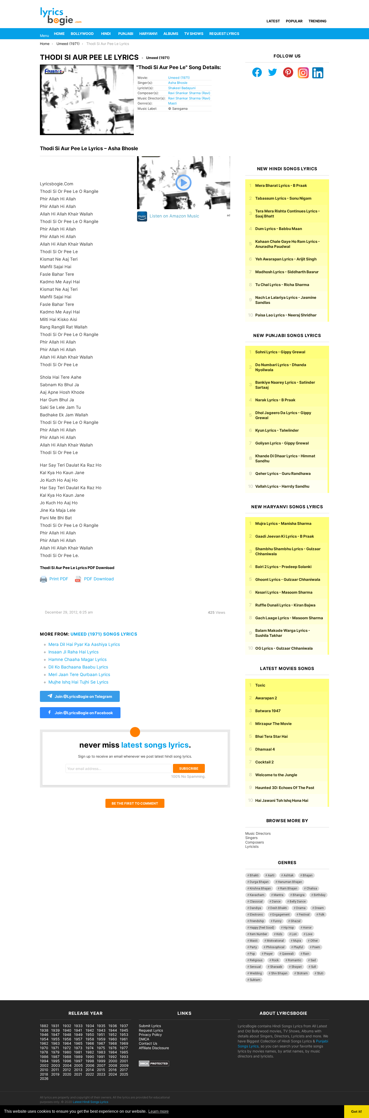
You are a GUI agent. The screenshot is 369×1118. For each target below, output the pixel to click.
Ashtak (288, 875)
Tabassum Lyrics (283, 198)
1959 (101, 1039)
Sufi (313, 967)
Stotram (302, 973)
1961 (124, 1039)
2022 (90, 1074)
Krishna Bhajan (260, 888)
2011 (55, 1070)
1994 (44, 1061)
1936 (112, 1026)
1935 (101, 1026)
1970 (44, 1048)
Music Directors (258, 833)
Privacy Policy (150, 1034)
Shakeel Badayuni (182, 88)
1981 (78, 1052)
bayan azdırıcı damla (47, 997)
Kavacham (257, 895)
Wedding (256, 973)
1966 (90, 1043)
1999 (101, 1061)
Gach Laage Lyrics (289, 618)
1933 (78, 1026)
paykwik (72, 997)
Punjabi (125, 33)
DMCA (144, 1039)
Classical (256, 901)
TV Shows (193, 33)
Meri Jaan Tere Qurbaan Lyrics (79, 674)
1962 (44, 1043)
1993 (124, 1056)
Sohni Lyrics (280, 352)
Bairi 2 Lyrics (283, 566)
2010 (44, 1070)
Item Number (258, 934)
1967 (101, 1043)
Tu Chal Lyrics (282, 284)
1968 (112, 1043)
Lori (294, 934)
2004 (67, 1065)
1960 (112, 1039)
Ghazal (295, 921)
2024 (112, 1074)
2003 (55, 1065)
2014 (90, 1070)
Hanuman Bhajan (290, 882)
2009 (124, 1065)
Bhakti (254, 875)
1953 (124, 1034)
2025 (124, 1074)
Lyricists (252, 846)
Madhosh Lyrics (287, 271)
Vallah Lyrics (282, 486)
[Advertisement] (287, 122)
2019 (55, 1074)
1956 (67, 1039)
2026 (44, 1078)
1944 (112, 1030)
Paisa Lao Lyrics (286, 315)
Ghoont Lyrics (287, 579)
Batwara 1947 (268, 710)
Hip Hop (288, 927)
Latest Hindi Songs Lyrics (90, 1102)
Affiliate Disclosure (154, 1048)
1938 (44, 1030)
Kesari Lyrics (284, 592)
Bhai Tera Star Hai (271, 736)
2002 (44, 1065)
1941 (78, 1030)
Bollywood (82, 33)
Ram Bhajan (288, 888)
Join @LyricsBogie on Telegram (83, 696)
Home (59, 33)
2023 (101, 1074)
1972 (67, 1048)
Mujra (297, 940)
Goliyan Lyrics (282, 443)
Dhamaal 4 (265, 749)
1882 (44, 1026)
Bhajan (308, 875)
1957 (78, 1039)
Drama (300, 908)
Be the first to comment (135, 803)
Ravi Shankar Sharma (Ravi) (189, 93)
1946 (44, 1034)
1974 (90, 1048)
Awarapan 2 (266, 698)
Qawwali (288, 954)
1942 (90, 1030)
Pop (252, 954)
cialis (25, 997)
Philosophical (275, 947)
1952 (112, 1034)
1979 (55, 1052)
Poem (316, 947)
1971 (55, 1048)
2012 (67, 1070)
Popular (294, 21)
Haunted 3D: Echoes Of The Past (284, 787)
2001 (124, 1061)
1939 (55, 1030)
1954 (44, 1039)
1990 (90, 1056)
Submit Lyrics (150, 1026)
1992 (112, 1056)
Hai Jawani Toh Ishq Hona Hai (281, 800)
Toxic (260, 685)
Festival (304, 914)
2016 (112, 1070)
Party (253, 947)
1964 (67, 1043)
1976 (112, 1048)
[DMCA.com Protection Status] (154, 1065)
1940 (67, 1030)
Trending (318, 21)
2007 (101, 1065)
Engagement (281, 914)
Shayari (296, 967)
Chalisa (311, 888)
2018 (44, 1074)
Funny (277, 921)
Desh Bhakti (278, 908)
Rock (275, 960)
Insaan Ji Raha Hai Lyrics (73, 651)
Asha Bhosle (178, 83)
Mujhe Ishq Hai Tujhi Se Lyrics (78, 682)
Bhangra (298, 895)
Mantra (278, 895)
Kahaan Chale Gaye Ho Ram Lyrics (287, 244)
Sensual (255, 967)
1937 (124, 1026)
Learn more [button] (158, 1111)
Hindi (106, 33)
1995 (55, 1061)
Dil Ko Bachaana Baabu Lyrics (78, 666)
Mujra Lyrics (283, 523)
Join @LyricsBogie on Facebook (83, 712)
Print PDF (58, 578)
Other (314, 940)
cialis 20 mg (10, 997)
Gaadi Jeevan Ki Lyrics (284, 536)
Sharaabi (276, 967)
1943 (101, 1030)
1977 (124, 1048)
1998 (90, 1061)
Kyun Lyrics (277, 430)
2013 (78, 1070)
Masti (172, 103)
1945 (124, 1030)
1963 (55, 1043)
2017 (124, 1070)
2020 (67, 1074)
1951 (101, 1034)
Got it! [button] (356, 1111)
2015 (101, 1070)
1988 (67, 1056)
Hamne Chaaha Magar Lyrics (77, 659)
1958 (90, 1039)
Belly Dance (297, 901)
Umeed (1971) (179, 78)
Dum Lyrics (278, 228)
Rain (306, 954)
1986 (44, 1056)
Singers (251, 837)
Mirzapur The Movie (273, 723)
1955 (55, 1039)
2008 (112, 1065)
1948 (67, 1034)
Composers (254, 842)
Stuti (320, 973)
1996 (67, 1061)
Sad (313, 960)
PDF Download (98, 578)
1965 (78, 1043)
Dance (276, 901)
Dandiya (255, 908)
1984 (112, 1052)
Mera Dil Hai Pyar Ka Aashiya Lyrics (84, 644)
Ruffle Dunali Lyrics (285, 605)
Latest (273, 21)
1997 (78, 1061)
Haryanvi (148, 33)
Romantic (294, 960)
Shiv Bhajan (279, 973)
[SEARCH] (326, 34)
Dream (319, 908)
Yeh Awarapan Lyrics (286, 259)
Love (309, 934)
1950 (90, 1034)
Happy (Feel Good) (262, 927)
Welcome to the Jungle (276, 774)
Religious (256, 960)
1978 (44, 1052)
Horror (307, 927)
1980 (67, 1052)
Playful (298, 947)
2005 (78, 1065)
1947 (55, 1034)
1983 (101, 1052)
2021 (78, 1074)
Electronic (256, 914)
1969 (124, 1043)
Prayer (268, 954)
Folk (321, 914)
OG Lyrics (284, 648)
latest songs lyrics (155, 744)
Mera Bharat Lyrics (281, 185)
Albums (170, 33)
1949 (78, 1034)
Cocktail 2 (264, 762)
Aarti (271, 875)
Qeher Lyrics (283, 473)
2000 (112, 1061)
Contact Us (148, 1043)
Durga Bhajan (259, 882)
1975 (101, 1048)
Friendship (257, 921)
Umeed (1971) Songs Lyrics (104, 634)
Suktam (255, 980)
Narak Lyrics (275, 400)
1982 (90, 1052)
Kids (279, 934)
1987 (55, 1056)
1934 (90, 1026)
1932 (67, 1026)
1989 (78, 1056)
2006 (90, 1065)
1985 (124, 1052)
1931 (55, 1026)
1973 (78, 1048)
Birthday (319, 895)
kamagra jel (89, 997)
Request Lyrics (224, 33)
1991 (101, 1056)
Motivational (275, 940)
